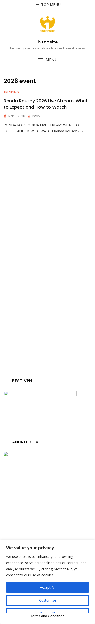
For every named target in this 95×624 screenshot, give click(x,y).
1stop (36, 116)
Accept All (47, 587)
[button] (47, 60)
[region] (47, 582)
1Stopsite (48, 42)
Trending (11, 92)
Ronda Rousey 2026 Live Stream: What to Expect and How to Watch (46, 104)
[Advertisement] (47, 207)
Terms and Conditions (47, 616)
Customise (47, 600)
